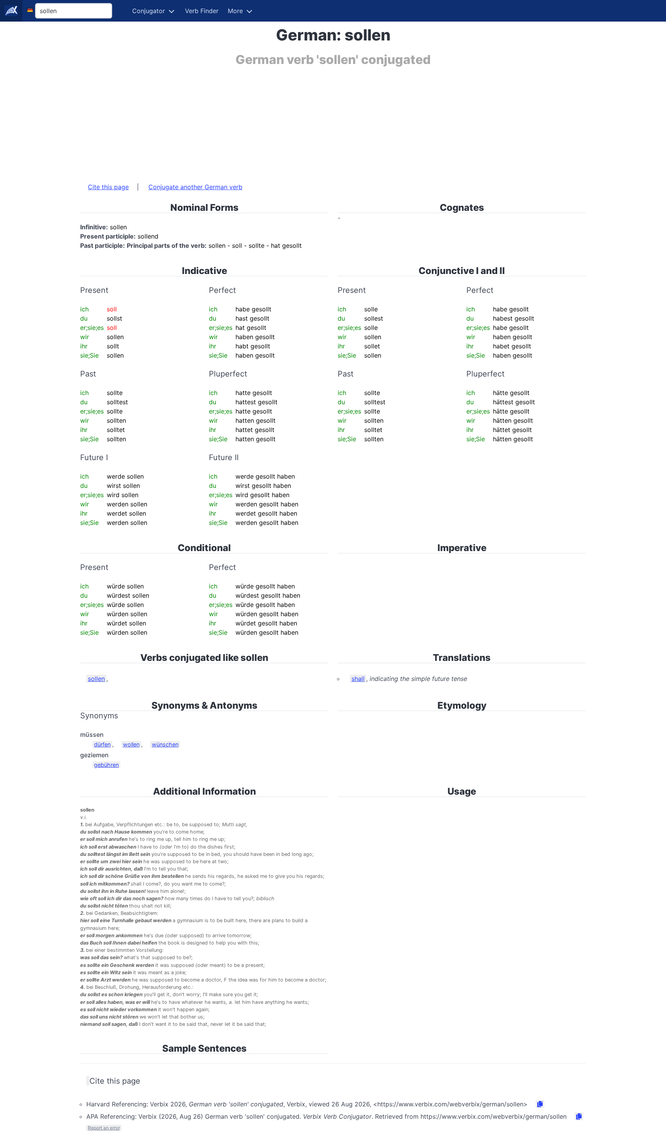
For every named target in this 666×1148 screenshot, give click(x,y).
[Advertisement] (311, 121)
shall (358, 678)
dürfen (102, 744)
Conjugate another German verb (195, 187)
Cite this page (108, 187)
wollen (131, 744)
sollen (96, 678)
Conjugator (148, 11)
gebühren (106, 764)
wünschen (165, 744)
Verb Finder (202, 11)
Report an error (104, 1128)
